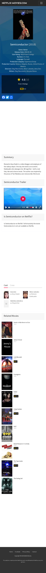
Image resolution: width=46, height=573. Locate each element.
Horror (25, 50)
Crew (12, 285)
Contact (34, 552)
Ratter (15, 392)
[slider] (14, 207)
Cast (6, 285)
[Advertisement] (23, 127)
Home (11, 552)
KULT (15, 426)
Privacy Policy (26, 552)
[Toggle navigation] (41, 3)
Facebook (17, 552)
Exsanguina (17, 374)
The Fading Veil (18, 478)
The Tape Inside (18, 461)
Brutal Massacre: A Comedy (21, 444)
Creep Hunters (18, 409)
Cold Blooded (18, 357)
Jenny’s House (18, 340)
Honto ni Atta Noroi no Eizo (22, 322)
